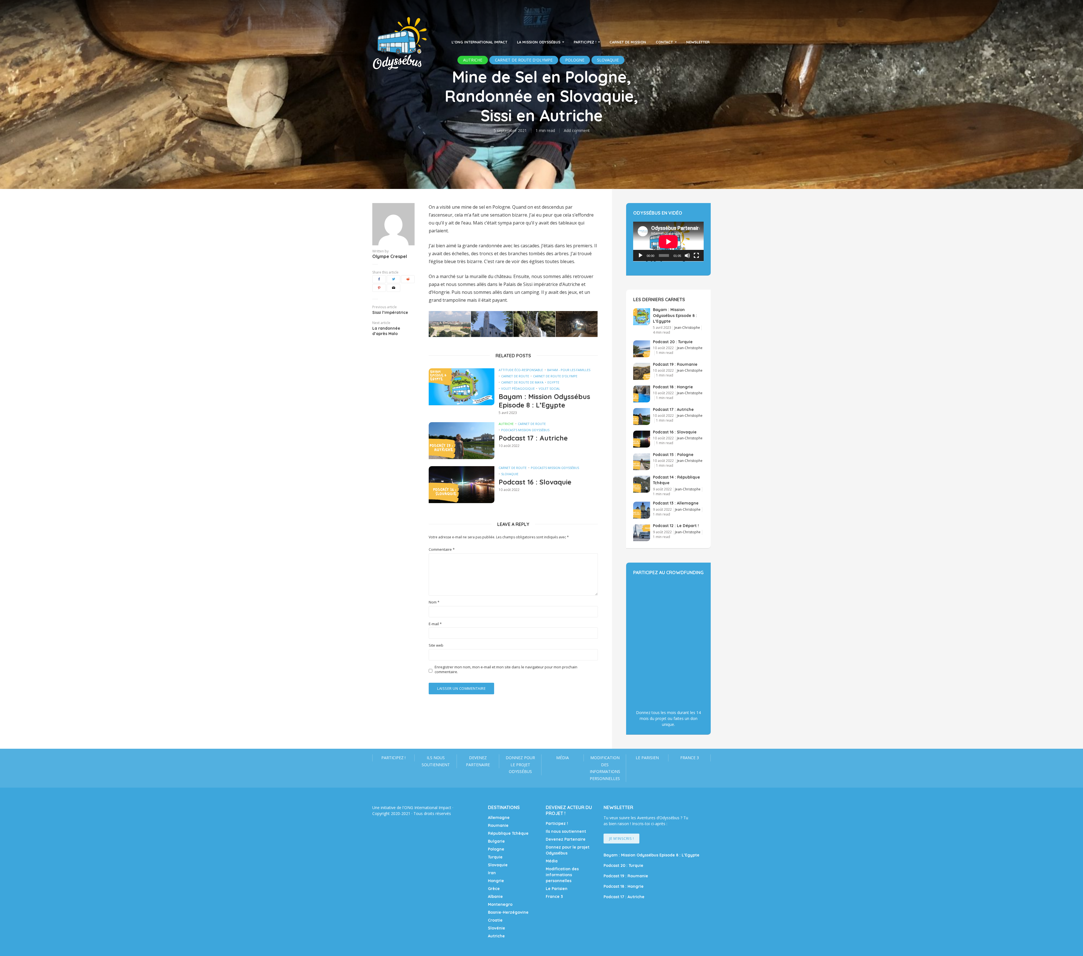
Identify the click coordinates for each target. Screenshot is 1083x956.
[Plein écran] (696, 255)
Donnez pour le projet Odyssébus (520, 764)
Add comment (577, 130)
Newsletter (698, 42)
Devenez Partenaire (478, 761)
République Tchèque (508, 833)
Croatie (495, 920)
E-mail (435, 624)
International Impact (432, 807)
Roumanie (498, 825)
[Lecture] (640, 255)
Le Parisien (647, 757)
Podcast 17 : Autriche (533, 438)
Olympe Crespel (389, 256)
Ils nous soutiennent (436, 761)
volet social (549, 388)
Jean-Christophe (687, 327)
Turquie (495, 857)
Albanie (495, 896)
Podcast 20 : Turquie (673, 341)
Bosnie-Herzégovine (508, 912)
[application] (668, 241)
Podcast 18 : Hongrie (673, 386)
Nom (434, 602)
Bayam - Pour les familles (568, 370)
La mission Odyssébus (538, 42)
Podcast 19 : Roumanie (675, 364)
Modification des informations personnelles (605, 768)
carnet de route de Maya (522, 382)
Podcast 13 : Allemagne (676, 503)
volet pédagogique (518, 388)
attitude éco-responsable (521, 370)
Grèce (494, 888)
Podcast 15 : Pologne (673, 454)
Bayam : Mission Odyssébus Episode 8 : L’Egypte (544, 400)
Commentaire (442, 549)
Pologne (496, 849)
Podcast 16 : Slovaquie (535, 482)
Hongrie (496, 880)
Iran (492, 872)
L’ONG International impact (479, 42)
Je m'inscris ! (621, 838)
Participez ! (585, 42)
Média (562, 757)
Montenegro (500, 904)
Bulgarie (496, 841)
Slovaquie (509, 474)
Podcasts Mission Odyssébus (525, 430)
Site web (436, 645)
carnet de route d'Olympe (555, 376)
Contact (664, 42)
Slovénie (496, 928)
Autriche (506, 424)
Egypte (553, 382)
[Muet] (687, 255)
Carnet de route (515, 376)
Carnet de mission (627, 42)
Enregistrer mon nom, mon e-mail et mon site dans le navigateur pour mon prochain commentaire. (506, 669)
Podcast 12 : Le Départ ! (676, 525)
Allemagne (499, 817)
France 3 (689, 757)
